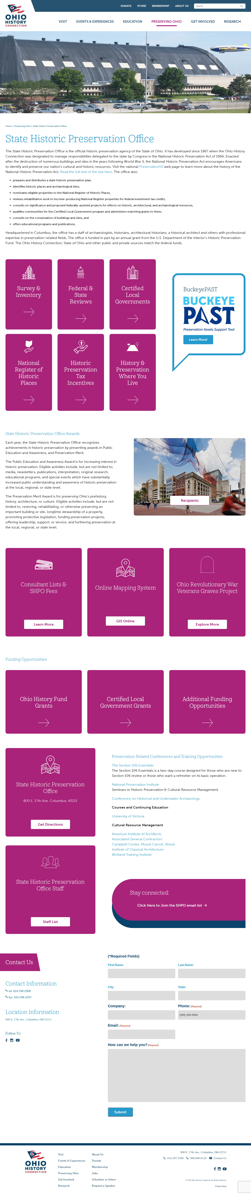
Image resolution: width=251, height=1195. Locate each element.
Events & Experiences (95, 22)
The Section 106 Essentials (132, 765)
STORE (141, 5)
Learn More (44, 624)
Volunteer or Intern (104, 1179)
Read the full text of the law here (86, 172)
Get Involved (203, 22)
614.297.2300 (175, 1158)
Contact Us (220, 1158)
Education (132, 22)
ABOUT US (182, 5)
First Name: (116, 965)
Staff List (50, 922)
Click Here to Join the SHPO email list (169, 905)
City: (111, 987)
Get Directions (50, 824)
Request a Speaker (103, 1185)
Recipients (190, 500)
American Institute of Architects (136, 834)
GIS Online (125, 621)
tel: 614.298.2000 (20, 991)
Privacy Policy (221, 1186)
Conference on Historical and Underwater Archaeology (156, 798)
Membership (100, 1167)
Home (9, 126)
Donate (96, 1160)
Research (232, 22)
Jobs (95, 1173)
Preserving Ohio (166, 22)
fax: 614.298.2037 (20, 997)
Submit (120, 1112)
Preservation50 (151, 166)
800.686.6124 (198, 1158)
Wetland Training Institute (132, 854)
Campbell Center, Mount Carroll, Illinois (143, 844)
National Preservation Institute (135, 784)
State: (182, 987)
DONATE (126, 5)
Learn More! (198, 340)
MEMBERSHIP (160, 5)
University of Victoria (128, 816)
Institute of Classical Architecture (138, 849)
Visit (63, 22)
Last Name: (186, 965)
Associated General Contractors (137, 839)
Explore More (207, 624)
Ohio (193, 1180)
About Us (97, 1154)
